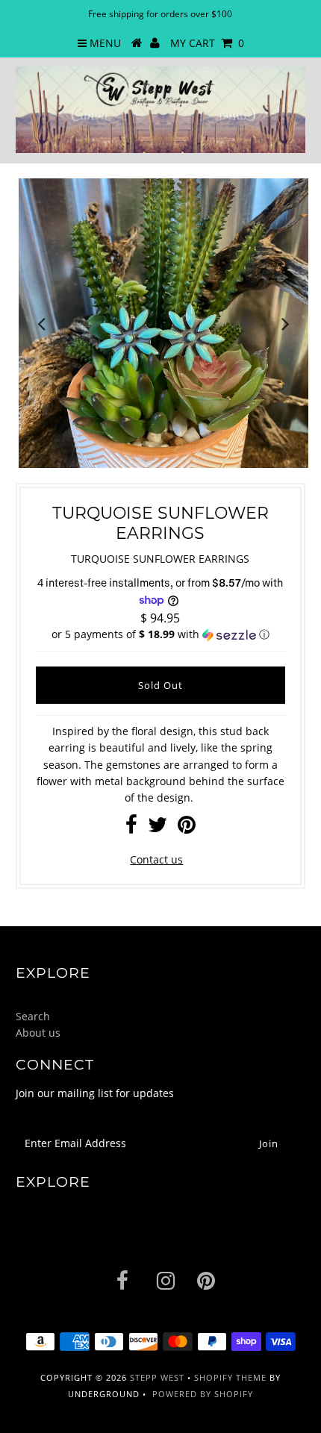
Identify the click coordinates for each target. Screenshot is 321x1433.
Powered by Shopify (202, 1393)
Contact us (156, 859)
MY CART (207, 43)
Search (33, 1016)
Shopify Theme (230, 1377)
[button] (160, 634)
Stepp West (157, 1377)
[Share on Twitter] (157, 828)
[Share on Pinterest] (187, 828)
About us (38, 1032)
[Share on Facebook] (131, 828)
